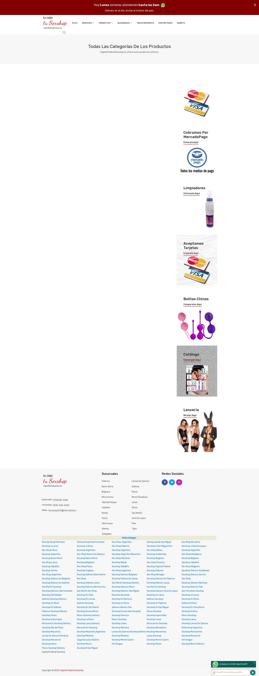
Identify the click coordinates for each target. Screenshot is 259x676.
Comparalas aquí (192, 304)
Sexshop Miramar (85, 635)
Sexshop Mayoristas (156, 631)
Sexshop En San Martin (88, 607)
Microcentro (107, 497)
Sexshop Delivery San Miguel (125, 591)
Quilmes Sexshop (155, 599)
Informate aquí (191, 194)
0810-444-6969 (61, 505)
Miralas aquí (189, 415)
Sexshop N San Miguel (87, 648)
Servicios (87, 23)
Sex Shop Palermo (121, 546)
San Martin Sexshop (51, 587)
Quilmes (135, 486)
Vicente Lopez (139, 518)
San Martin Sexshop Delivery (125, 583)
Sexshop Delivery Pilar (192, 587)
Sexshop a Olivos (85, 546)
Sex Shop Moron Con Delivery (91, 554)
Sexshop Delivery (155, 570)
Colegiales (107, 534)
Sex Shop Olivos (49, 550)
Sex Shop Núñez (154, 550)
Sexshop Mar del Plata (52, 627)
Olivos (134, 507)
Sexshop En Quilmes (51, 607)
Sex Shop (81, 578)
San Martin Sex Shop (87, 591)
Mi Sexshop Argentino (192, 627)
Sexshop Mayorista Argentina (91, 631)
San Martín (137, 513)
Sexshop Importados (52, 619)
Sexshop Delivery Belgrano (124, 574)
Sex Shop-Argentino (122, 542)
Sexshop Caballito (190, 562)
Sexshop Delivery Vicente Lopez (162, 591)
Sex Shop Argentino (121, 570)
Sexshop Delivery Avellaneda (195, 570)
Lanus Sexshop (154, 635)
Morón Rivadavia (139, 497)
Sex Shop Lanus (49, 562)
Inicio (74, 23)
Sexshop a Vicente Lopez (194, 546)
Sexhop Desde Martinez (53, 542)
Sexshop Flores (49, 615)
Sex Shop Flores (84, 566)
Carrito (181, 23)
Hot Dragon (187, 640)
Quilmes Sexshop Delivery (54, 599)
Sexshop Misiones (120, 635)
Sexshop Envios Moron (87, 611)
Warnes (105, 528)
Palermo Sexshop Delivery (54, 611)
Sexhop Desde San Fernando (90, 542)
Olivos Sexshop (154, 611)
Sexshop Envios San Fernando (126, 611)
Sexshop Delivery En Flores (125, 578)
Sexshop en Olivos (50, 603)
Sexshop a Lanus (50, 546)
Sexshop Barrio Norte (52, 558)
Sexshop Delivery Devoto (194, 574)
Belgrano (106, 492)
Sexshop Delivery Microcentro (91, 587)
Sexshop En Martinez (122, 599)
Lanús (134, 502)
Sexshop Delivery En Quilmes (56, 583)
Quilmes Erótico (189, 603)
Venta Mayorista (145, 23)
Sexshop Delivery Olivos (123, 587)
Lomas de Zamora (140, 481)
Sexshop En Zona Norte (193, 607)
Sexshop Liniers (119, 623)
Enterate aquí (190, 142)
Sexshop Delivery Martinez (194, 583)
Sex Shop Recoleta (191, 542)
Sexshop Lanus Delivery (88, 623)
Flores (105, 518)
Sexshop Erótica (190, 611)
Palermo (106, 481)
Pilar (134, 523)
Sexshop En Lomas (86, 599)
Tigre (134, 528)
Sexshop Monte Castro (123, 640)
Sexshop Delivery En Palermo (161, 578)
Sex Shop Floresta (155, 562)
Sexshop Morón (154, 644)
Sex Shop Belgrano (191, 566)
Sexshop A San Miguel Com (160, 546)
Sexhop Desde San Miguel (159, 542)
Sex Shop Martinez (121, 558)
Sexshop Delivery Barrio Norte (91, 574)
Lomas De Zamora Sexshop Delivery (129, 631)
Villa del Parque (109, 502)
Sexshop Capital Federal (158, 566)
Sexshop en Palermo (157, 603)
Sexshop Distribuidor (52, 595)
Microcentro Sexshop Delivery (56, 623)
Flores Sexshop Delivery (53, 648)
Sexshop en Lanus (155, 595)
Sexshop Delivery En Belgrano (56, 578)
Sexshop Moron (49, 644)
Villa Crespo (107, 523)
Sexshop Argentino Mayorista (126, 554)
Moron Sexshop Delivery (88, 615)
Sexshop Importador (157, 615)
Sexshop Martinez (120, 627)
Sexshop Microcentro (192, 631)
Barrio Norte (107, 486)
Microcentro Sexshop (157, 623)
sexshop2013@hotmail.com (62, 510)
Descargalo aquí (192, 360)
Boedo (105, 513)
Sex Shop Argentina (51, 574)
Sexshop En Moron (190, 599)
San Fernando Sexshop (193, 591)
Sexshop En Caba (85, 595)
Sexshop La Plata (85, 619)
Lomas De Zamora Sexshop (55, 635)
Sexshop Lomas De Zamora (195, 623)
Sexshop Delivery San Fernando (57, 591)
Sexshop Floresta (120, 615)
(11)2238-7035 (60, 500)
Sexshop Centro (50, 570)
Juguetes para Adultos (88, 640)
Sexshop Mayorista (51, 631)
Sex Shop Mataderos (192, 554)
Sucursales (124, 23)
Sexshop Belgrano (155, 558)
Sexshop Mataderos (156, 627)
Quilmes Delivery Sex (122, 607)
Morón (135, 492)
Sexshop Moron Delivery (193, 644)
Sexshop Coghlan (85, 570)
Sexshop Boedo (119, 562)
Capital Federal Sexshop (71, 670)
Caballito (106, 507)
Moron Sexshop (189, 615)
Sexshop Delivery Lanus (88, 583)
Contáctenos (165, 23)
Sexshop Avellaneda (156, 554)
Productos (105, 23)
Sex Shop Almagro (155, 574)
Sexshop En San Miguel (158, 607)
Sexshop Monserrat (191, 635)
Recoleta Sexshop (121, 595)
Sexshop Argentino (86, 550)
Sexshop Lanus (154, 619)
